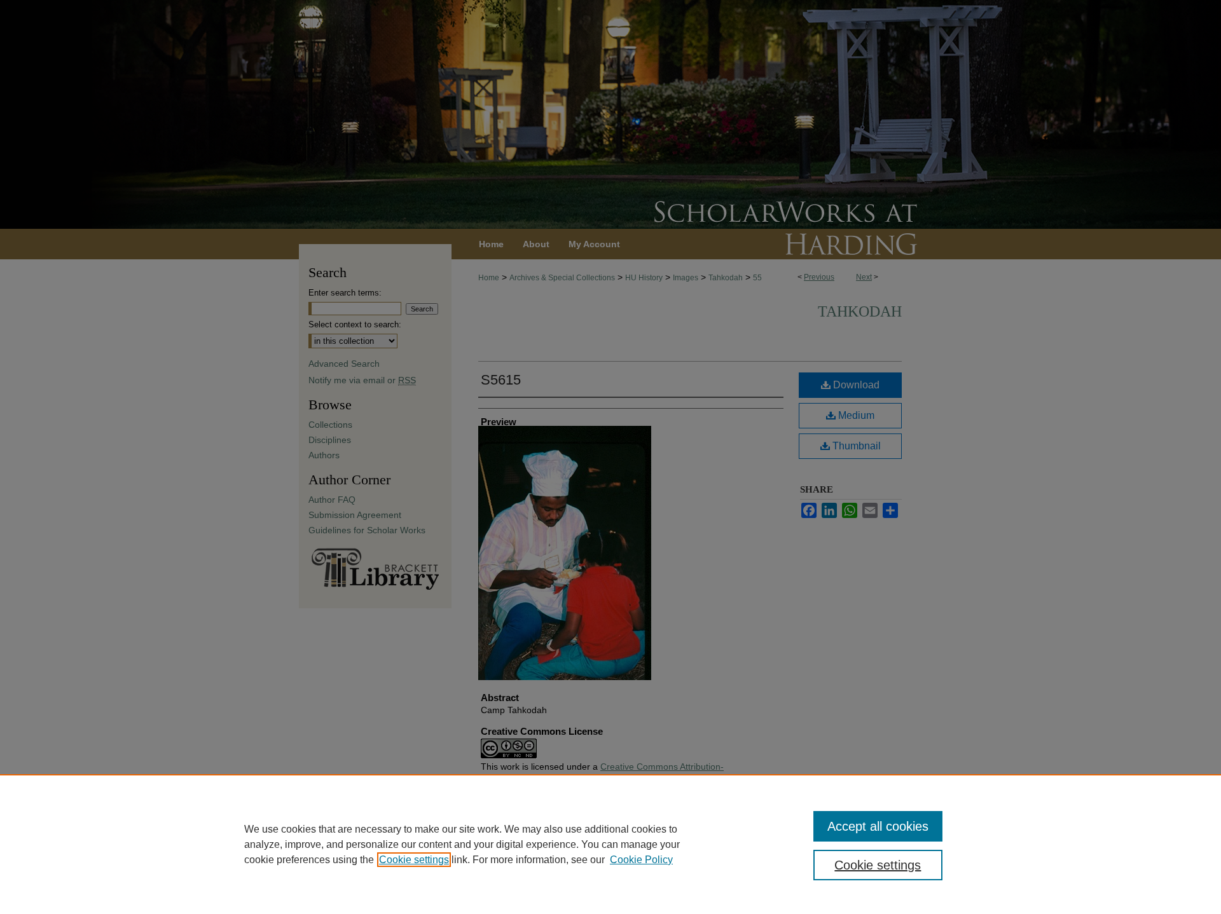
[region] (610, 844)
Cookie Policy (641, 859)
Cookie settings (414, 859)
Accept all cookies (877, 826)
